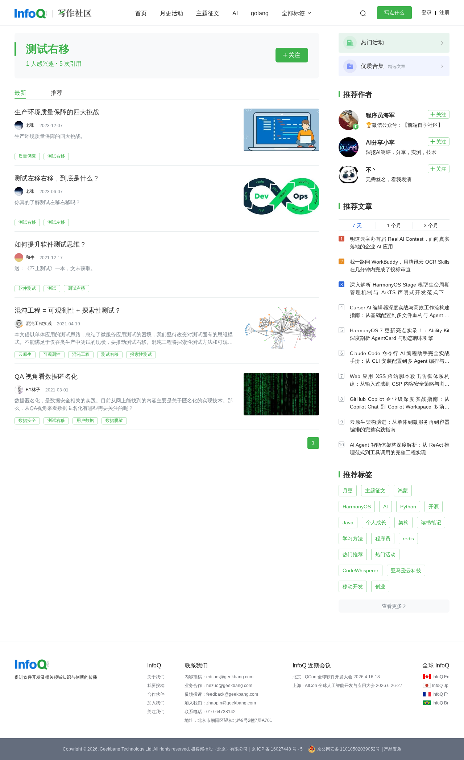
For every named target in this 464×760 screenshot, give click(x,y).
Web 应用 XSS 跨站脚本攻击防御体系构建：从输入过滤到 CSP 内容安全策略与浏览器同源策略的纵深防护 (400, 383)
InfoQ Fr (440, 694)
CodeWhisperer (360, 570)
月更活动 (171, 13)
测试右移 (56, 156)
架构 (403, 522)
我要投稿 (156, 685)
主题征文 (207, 13)
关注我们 (156, 711)
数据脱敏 (114, 420)
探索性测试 (141, 354)
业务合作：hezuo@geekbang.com (218, 685)
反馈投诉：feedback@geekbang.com (221, 694)
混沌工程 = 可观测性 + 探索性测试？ (67, 310)
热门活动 (385, 554)
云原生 (25, 354)
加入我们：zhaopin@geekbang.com (220, 703)
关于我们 (156, 676)
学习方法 (353, 538)
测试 (51, 288)
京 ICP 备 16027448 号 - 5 (277, 749)
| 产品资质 (391, 749)
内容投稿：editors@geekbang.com (219, 676)
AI (235, 13)
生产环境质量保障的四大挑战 (56, 112)
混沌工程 (81, 354)
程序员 (382, 538)
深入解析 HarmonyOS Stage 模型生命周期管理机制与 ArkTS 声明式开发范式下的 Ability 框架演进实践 (400, 292)
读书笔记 (431, 522)
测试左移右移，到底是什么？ (56, 178)
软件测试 (27, 288)
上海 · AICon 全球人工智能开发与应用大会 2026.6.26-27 (347, 685)
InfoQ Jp (440, 685)
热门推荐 (353, 554)
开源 (433, 506)
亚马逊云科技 (406, 570)
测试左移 (56, 222)
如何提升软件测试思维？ (50, 244)
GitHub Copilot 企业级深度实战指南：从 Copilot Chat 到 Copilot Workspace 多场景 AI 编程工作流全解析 (400, 406)
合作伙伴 (156, 694)
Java (348, 522)
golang (260, 13)
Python (408, 506)
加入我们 (156, 703)
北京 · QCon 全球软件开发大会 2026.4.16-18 (336, 676)
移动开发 (353, 586)
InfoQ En (441, 676)
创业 (380, 586)
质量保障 (27, 156)
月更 (348, 490)
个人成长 (376, 522)
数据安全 (27, 420)
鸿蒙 (403, 490)
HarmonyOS (357, 506)
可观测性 (52, 354)
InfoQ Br (440, 703)
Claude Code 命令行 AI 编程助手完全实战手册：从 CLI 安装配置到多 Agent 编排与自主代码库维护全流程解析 (400, 360)
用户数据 (85, 420)
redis (408, 538)
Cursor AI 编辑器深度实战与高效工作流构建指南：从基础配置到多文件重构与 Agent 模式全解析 (400, 315)
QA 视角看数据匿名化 (46, 376)
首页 (141, 13)
